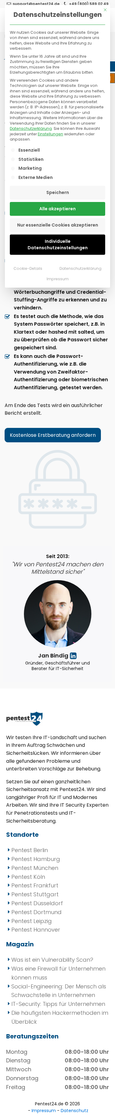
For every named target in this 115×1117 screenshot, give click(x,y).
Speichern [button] (57, 192)
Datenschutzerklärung (31, 128)
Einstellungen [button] (50, 134)
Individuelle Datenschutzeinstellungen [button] (58, 244)
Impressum (58, 278)
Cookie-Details (27, 268)
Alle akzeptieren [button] (57, 209)
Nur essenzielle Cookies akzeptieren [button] (57, 225)
